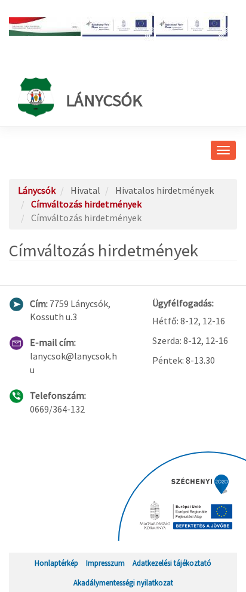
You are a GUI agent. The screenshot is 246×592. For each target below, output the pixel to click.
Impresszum (105, 563)
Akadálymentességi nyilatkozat (123, 582)
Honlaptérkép (56, 563)
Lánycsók (104, 100)
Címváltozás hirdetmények (86, 204)
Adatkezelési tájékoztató (172, 563)
